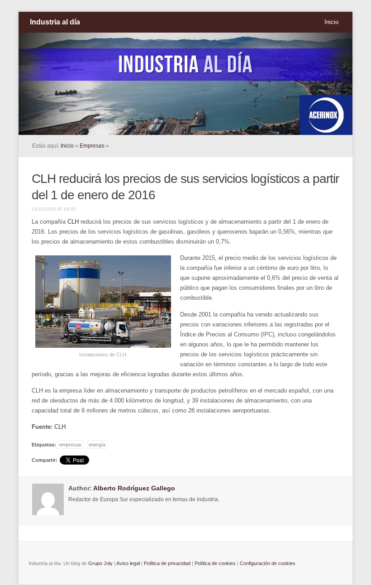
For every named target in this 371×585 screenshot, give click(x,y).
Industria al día (55, 22)
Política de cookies (215, 563)
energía (97, 444)
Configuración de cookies (267, 563)
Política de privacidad (167, 563)
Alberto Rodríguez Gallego (134, 488)
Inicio (331, 22)
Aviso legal (128, 563)
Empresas (92, 146)
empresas (70, 444)
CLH (73, 221)
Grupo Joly (100, 563)
